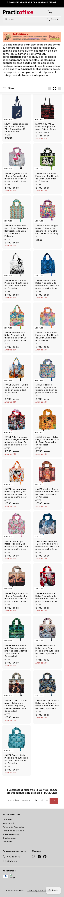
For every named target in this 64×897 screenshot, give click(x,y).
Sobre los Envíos (11, 834)
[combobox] (32, 19)
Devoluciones (9, 838)
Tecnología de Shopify (39, 890)
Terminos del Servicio (13, 830)
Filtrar (11, 88)
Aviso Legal (8, 823)
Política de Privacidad (14, 827)
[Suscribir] (54, 801)
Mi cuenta (7, 841)
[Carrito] (50, 11)
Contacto (7, 819)
